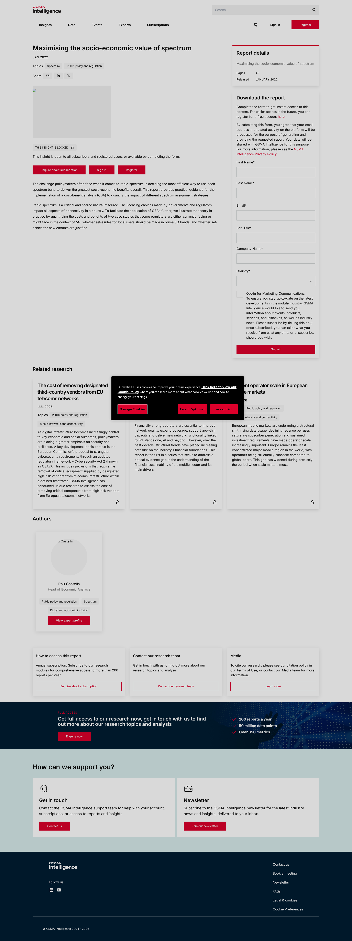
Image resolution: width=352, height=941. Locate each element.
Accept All (224, 409)
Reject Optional (192, 409)
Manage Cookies (132, 409)
